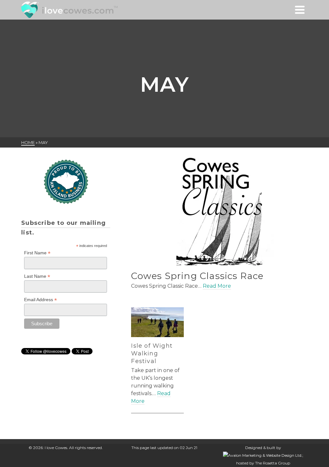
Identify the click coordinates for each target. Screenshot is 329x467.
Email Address (40, 300)
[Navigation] (300, 9)
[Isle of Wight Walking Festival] (157, 322)
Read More (217, 286)
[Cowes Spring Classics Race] (219, 213)
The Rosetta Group (272, 463)
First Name (37, 253)
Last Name (37, 276)
